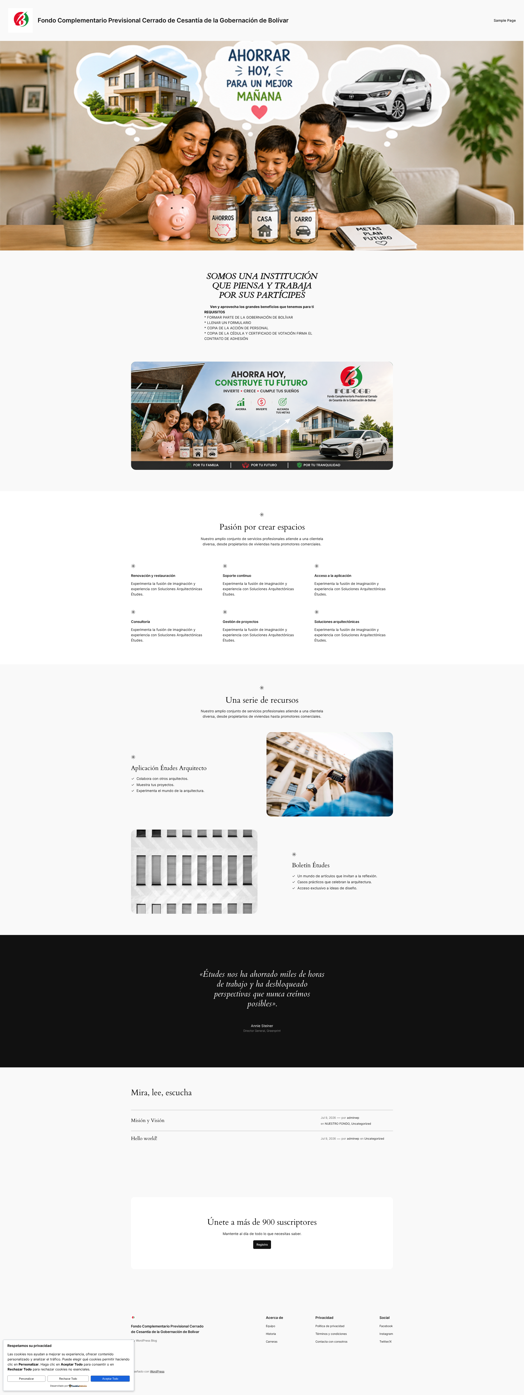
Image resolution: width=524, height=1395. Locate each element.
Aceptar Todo (110, 1378)
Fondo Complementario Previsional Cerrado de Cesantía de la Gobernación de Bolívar (163, 20)
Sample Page (505, 20)
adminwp (353, 1117)
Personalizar (26, 1378)
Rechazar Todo (68, 1378)
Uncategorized (361, 1123)
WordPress (157, 1371)
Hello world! (144, 1138)
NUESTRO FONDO (337, 1123)
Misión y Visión (148, 1120)
